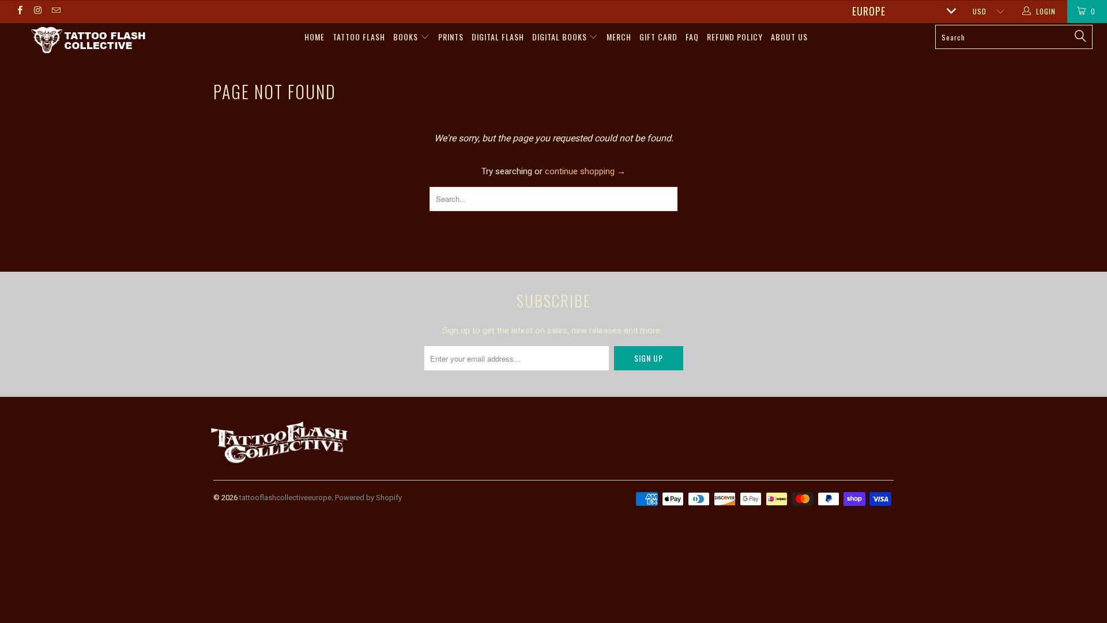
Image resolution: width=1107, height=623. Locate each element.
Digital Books (560, 37)
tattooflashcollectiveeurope (285, 497)
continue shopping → (585, 171)
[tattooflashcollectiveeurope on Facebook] (19, 11)
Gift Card (658, 37)
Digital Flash (498, 37)
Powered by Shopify (368, 497)
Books (406, 37)
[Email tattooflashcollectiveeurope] (56, 11)
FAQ (692, 37)
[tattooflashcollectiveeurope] (88, 41)
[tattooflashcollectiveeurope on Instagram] (37, 11)
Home (314, 37)
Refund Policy (735, 37)
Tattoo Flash (359, 37)
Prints (451, 37)
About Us (789, 37)
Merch (619, 37)
